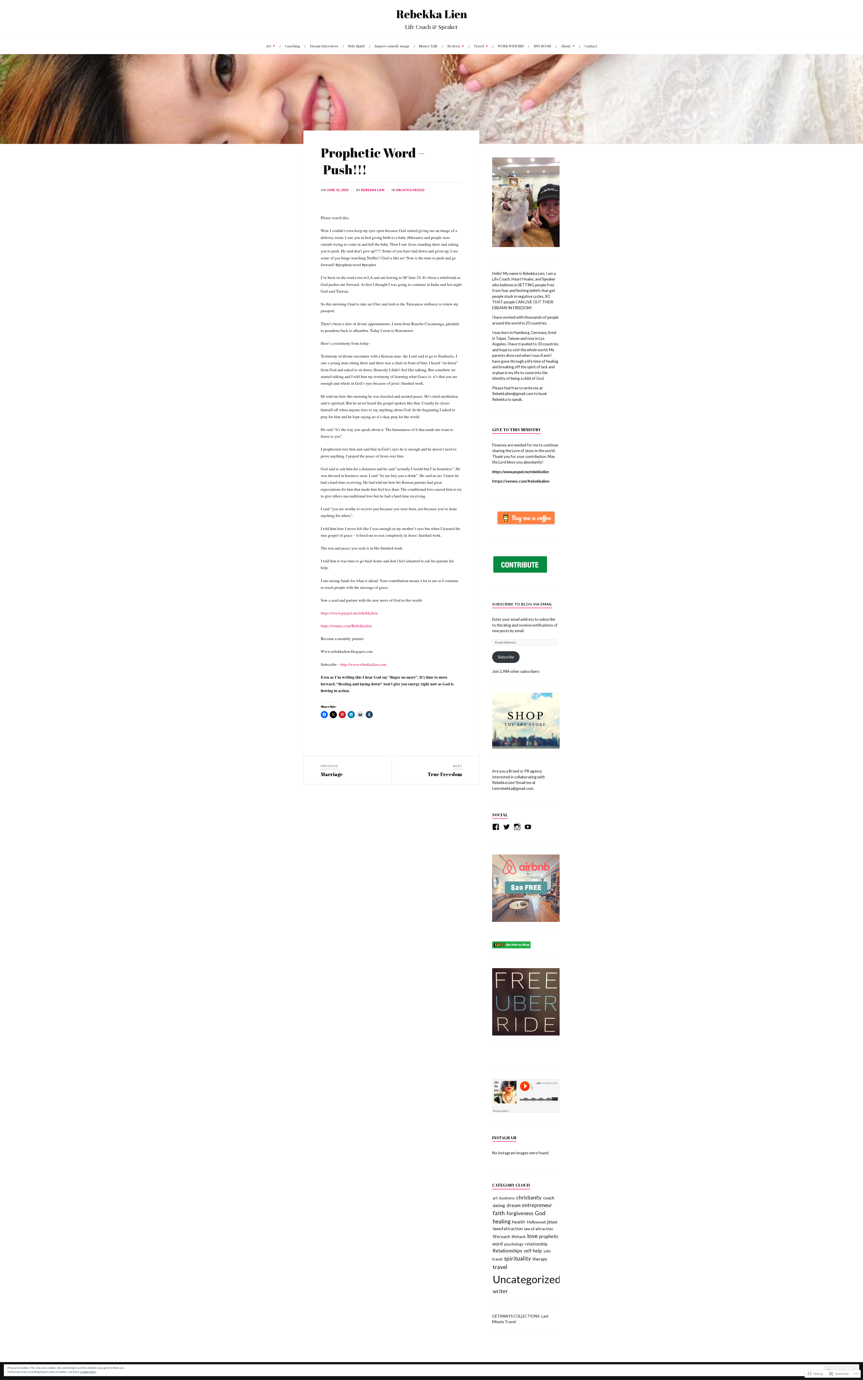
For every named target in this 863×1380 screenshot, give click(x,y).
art (495, 1198)
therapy (539, 1258)
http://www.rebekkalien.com (363, 664)
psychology (514, 1244)
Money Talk (428, 46)
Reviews (453, 46)
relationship (536, 1243)
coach (548, 1197)
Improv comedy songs (392, 46)
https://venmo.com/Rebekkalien (346, 625)
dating (499, 1205)
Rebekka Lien (431, 13)
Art (268, 46)
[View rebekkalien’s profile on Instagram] (518, 826)
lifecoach (501, 1236)
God (540, 1213)
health (518, 1221)
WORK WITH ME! (511, 46)
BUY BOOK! (542, 46)
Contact (591, 46)
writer (500, 1291)
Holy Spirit (356, 46)
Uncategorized (410, 190)
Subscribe (506, 657)
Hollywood (536, 1221)
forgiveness (519, 1213)
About (566, 46)
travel (500, 1266)
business (507, 1198)
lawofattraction (508, 1228)
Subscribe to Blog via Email (522, 604)
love (532, 1235)
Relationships (507, 1251)
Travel (479, 46)
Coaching (292, 46)
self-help (533, 1250)
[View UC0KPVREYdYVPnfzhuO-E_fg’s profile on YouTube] (528, 826)
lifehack (519, 1236)
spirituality (517, 1258)
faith (499, 1213)
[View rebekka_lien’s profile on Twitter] (507, 826)
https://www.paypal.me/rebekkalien (349, 613)
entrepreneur (537, 1205)
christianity (529, 1198)
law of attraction (538, 1228)
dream (513, 1205)
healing (502, 1221)
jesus (552, 1221)
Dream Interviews (324, 46)
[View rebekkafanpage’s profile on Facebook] (496, 826)
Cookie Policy (88, 1371)
